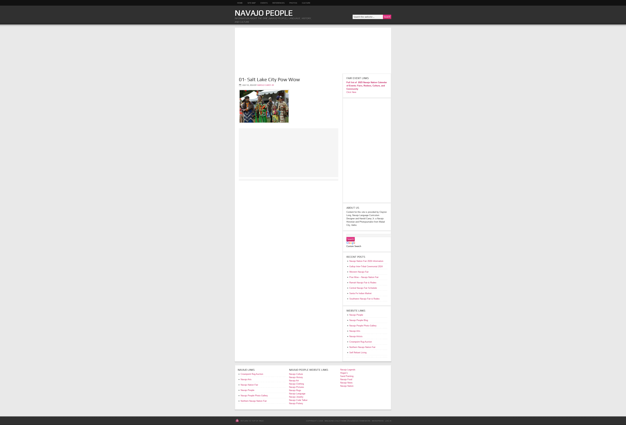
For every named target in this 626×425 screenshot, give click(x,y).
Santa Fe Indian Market (360, 293)
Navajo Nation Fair (249, 385)
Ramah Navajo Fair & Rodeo (362, 282)
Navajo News (346, 382)
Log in (388, 421)
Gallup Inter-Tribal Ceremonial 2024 (366, 266)
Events (264, 3)
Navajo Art (294, 380)
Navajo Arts (246, 379)
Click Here (351, 92)
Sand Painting (346, 376)
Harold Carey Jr (265, 85)
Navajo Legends (347, 369)
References (278, 3)
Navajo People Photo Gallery (254, 395)
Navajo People (264, 12)
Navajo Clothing (297, 384)
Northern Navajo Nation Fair (254, 401)
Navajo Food (346, 379)
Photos (293, 3)
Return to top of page (252, 421)
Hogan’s (344, 373)
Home (240, 3)
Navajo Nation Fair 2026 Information (366, 261)
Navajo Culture (296, 374)
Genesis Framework (360, 421)
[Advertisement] (313, 50)
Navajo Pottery (296, 403)
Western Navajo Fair (359, 272)
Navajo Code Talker (298, 400)
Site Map (251, 3)
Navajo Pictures (296, 387)
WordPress (377, 421)
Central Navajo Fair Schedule (363, 288)
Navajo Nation (346, 386)
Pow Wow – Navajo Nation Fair (364, 277)
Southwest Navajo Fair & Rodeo (364, 299)
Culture (304, 3)
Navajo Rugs (295, 390)
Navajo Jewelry (296, 397)
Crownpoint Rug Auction (252, 374)
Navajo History (296, 377)
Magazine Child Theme (335, 421)
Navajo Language (297, 393)
